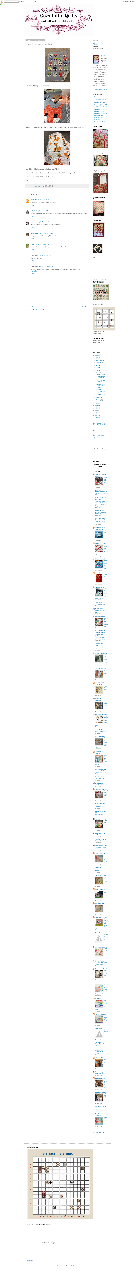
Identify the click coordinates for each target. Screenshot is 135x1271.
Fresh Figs (98, 867)
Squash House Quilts (101, 1092)
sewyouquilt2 (34, 233)
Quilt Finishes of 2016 (100, 109)
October (98, 362)
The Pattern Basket (101, 947)
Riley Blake (98, 1042)
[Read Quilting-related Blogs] (93, 430)
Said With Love (99, 510)
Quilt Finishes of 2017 (100, 113)
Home (57, 307)
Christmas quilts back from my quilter (100, 385)
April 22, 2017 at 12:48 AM (46, 233)
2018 (96, 355)
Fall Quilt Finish (105, 1095)
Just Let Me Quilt (100, 559)
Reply (32, 205)
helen (32, 199)
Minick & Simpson (100, 669)
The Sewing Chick (100, 769)
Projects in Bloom (99, 784)
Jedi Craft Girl (99, 609)
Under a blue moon (100, 839)
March (98, 397)
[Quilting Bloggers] (100, 437)
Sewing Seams (99, 961)
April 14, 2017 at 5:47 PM (41, 211)
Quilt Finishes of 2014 (100, 107)
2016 (96, 403)
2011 (96, 415)
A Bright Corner (100, 587)
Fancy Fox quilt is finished (101, 381)
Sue (104, 55)
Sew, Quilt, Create (100, 1106)
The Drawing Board (101, 969)
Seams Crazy (99, 1072)
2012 (96, 413)
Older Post (85, 307)
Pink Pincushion (100, 853)
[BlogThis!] (46, 186)
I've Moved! (98, 841)
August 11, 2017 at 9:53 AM (46, 266)
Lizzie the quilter (100, 889)
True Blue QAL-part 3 (100, 604)
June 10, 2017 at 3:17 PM (45, 255)
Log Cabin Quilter (100, 736)
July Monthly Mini (105, 703)
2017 (96, 358)
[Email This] (44, 186)
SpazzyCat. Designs (101, 917)
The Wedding (106, 1031)
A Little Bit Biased (100, 543)
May (97, 370)
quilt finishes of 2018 (100, 121)
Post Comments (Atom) (40, 310)
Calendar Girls (98, 115)
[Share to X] (48, 186)
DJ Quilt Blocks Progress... (98, 118)
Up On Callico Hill (100, 1078)
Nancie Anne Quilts (101, 1014)
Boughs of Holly (100, 777)
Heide (32, 244)
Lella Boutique (99, 783)
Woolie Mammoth (100, 573)
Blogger (75, 1266)
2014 (96, 408)
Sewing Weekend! (105, 1061)
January (98, 400)
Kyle (32, 211)
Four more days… (99, 814)
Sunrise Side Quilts (105, 672)
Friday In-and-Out (99, 1073)
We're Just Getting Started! (105, 481)
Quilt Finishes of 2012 (100, 103)
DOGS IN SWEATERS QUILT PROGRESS (100, 392)
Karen (32, 222)
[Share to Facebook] (50, 186)
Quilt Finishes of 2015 (100, 111)
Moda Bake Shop (100, 803)
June (97, 367)
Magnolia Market (100, 730)
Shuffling (97, 834)
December (99, 360)
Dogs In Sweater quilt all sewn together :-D (100, 376)
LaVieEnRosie (99, 1050)
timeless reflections (101, 653)
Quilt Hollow (98, 1028)
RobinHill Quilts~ (100, 1058)
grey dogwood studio (101, 845)
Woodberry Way (100, 617)
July (97, 365)
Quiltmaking (98, 490)
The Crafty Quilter (100, 518)
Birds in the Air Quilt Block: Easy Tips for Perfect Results (100, 521)
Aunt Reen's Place (100, 875)
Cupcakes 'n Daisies (101, 789)
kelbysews (98, 983)
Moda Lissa (98, 603)
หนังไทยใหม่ (34, 271)
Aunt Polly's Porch (100, 819)
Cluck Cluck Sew (100, 833)
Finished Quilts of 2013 (101, 105)
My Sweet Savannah (101, 714)
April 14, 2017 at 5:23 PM (41, 199)
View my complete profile (100, 89)
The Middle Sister (100, 903)
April (97, 372)
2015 (96, 405)
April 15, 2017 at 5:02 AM (42, 222)
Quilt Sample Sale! (99, 778)
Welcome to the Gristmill (101, 731)
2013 (96, 410)
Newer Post (29, 307)
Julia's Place (99, 933)
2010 (96, 418)
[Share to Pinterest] (52, 186)
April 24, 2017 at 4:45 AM (42, 244)
